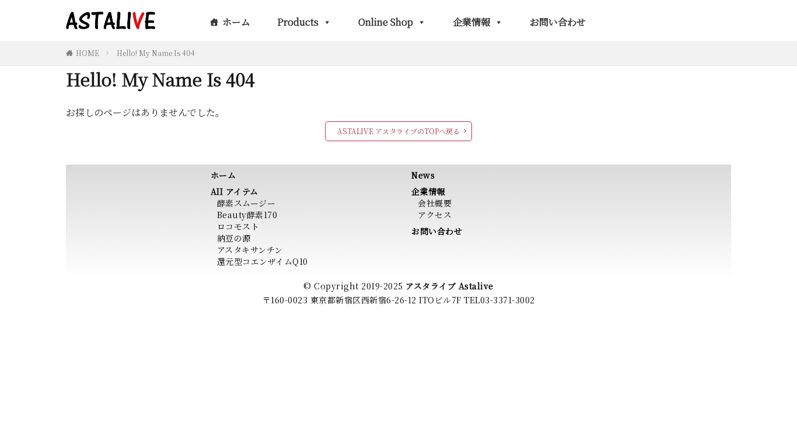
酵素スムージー (246, 203)
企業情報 (471, 22)
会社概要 (435, 203)
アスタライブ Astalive (450, 286)
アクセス (435, 214)
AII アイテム (234, 191)
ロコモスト (238, 226)
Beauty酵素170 (247, 214)
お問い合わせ (558, 22)
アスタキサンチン (250, 250)
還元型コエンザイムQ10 (262, 261)
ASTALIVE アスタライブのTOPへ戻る (398, 131)
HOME (87, 53)
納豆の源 (234, 238)
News (423, 175)
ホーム (236, 22)
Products (298, 22)
